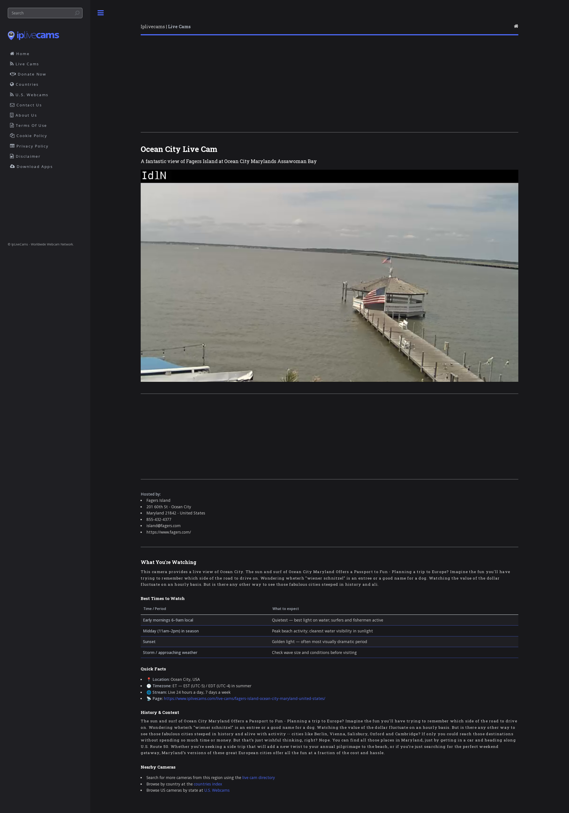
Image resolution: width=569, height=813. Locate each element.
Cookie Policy (31, 135)
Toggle (100, 13)
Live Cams (26, 63)
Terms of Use (30, 125)
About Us (25, 115)
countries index (208, 784)
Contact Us (28, 105)
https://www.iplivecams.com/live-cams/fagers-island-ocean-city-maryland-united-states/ (244, 698)
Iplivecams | (166, 26)
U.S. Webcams (217, 790)
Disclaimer (27, 156)
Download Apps (34, 166)
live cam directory (258, 777)
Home (22, 53)
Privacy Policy (32, 146)
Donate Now (31, 74)
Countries (26, 84)
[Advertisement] (274, 89)
